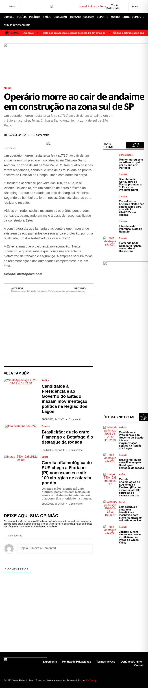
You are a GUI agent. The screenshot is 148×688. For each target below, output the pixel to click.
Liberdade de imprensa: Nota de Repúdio (130, 229)
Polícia (22, 17)
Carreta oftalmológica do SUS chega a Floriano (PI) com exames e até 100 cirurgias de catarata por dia (67, 472)
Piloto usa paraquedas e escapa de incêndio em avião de (69, 33)
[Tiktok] (135, 678)
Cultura (88, 17)
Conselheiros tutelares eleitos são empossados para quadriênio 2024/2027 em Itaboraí (131, 208)
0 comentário (41, 134)
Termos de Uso (105, 661)
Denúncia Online (131, 661)
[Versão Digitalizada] (123, 6)
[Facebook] (24, 6)
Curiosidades (126, 155)
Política (34, 17)
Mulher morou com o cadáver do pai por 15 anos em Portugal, (131, 163)
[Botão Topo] (141, 678)
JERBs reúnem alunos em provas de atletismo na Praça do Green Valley (130, 537)
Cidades (9, 17)
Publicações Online (17, 25)
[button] (73, 132)
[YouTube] (41, 6)
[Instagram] (29, 6)
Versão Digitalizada (112, 6)
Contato (139, 665)
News (7, 88)
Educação (60, 17)
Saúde (47, 17)
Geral (122, 502)
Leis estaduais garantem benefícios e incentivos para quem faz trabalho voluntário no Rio (130, 513)
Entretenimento (133, 17)
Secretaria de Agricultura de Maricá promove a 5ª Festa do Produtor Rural (130, 184)
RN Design (91, 680)
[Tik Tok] (46, 6)
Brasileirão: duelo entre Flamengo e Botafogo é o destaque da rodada (67, 437)
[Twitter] (35, 6)
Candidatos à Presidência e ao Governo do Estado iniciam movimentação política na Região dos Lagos (64, 399)
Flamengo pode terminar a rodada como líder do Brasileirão (130, 247)
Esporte (102, 17)
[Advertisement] (48, 331)
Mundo (115, 17)
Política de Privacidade (76, 661)
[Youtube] (129, 678)
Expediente (50, 661)
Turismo (75, 17)
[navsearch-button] (136, 6)
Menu (12, 6)
